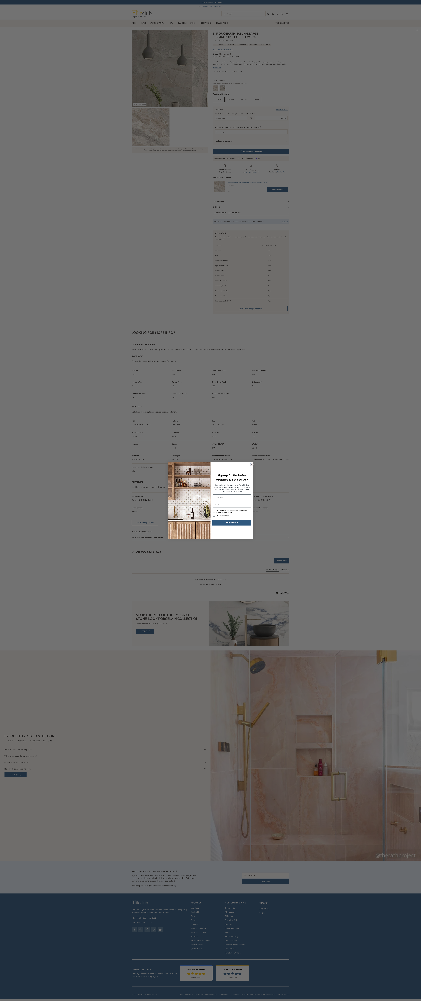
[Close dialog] (251, 464)
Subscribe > (232, 522)
